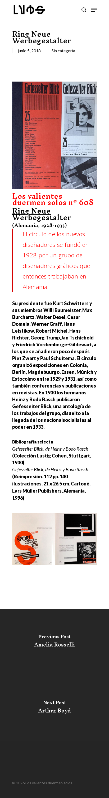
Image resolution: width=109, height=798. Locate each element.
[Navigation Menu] (94, 9)
